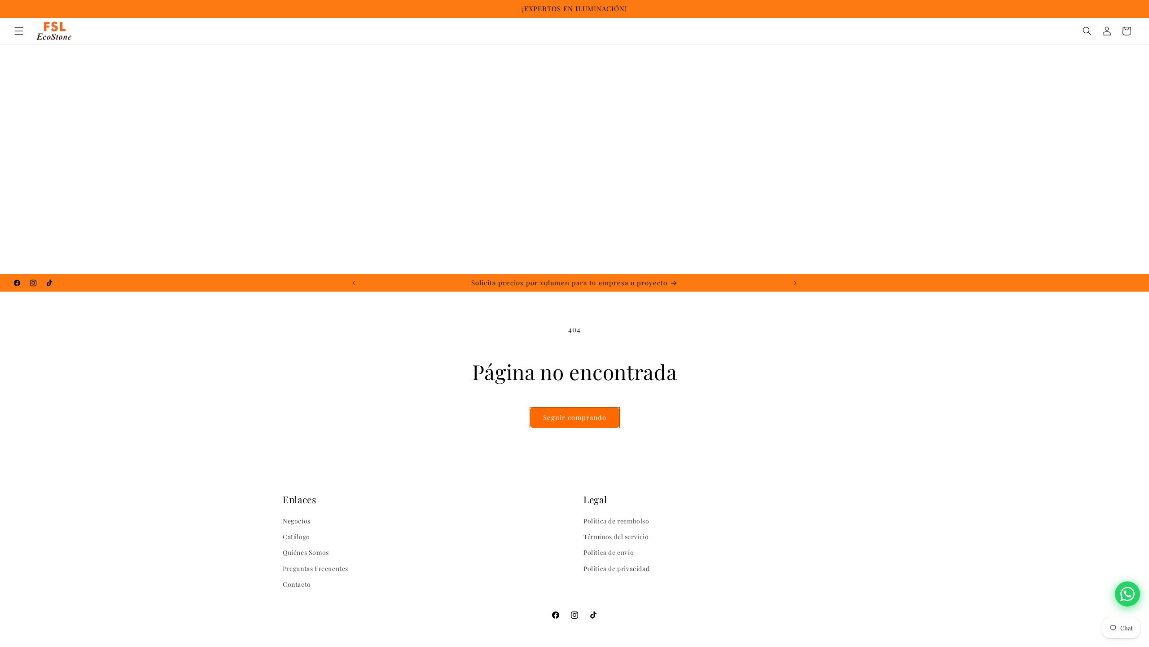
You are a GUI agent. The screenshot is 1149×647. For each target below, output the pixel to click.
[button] (19, 31)
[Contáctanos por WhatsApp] (1127, 594)
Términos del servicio (616, 536)
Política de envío (608, 552)
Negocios (297, 521)
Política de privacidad (616, 568)
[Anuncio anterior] (354, 283)
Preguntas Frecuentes (315, 568)
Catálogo (296, 536)
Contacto (297, 584)
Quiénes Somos (306, 552)
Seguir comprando (574, 417)
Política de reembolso (616, 521)
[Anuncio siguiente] (795, 283)
